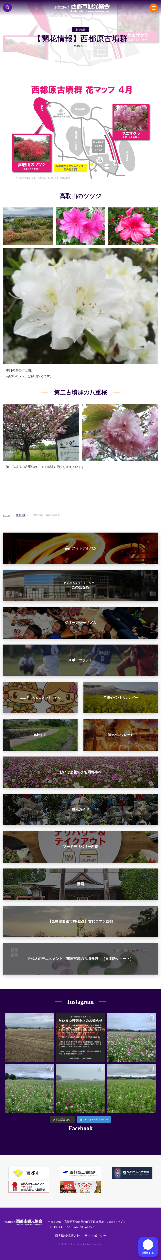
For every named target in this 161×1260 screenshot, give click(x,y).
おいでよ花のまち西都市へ (80, 772)
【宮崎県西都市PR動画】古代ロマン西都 (80, 921)
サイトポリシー (95, 1235)
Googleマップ (115, 1221)
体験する (40, 734)
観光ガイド (80, 809)
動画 (80, 884)
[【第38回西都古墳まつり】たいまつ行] (80, 1037)
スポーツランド (80, 660)
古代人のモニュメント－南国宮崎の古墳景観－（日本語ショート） (80, 959)
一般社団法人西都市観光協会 (80, 8)
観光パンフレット (120, 734)
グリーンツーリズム (80, 623)
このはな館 (80, 586)
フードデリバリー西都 (80, 847)
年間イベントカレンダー (120, 697)
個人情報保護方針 (67, 1235)
